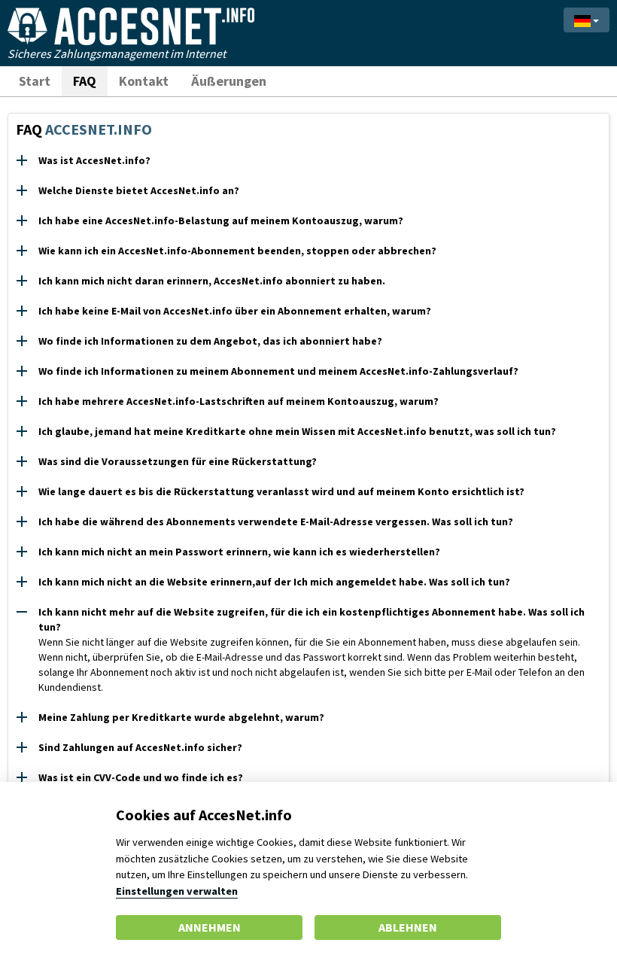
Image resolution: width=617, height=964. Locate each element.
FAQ (84, 81)
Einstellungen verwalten (177, 891)
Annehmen (209, 927)
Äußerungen (228, 81)
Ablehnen (407, 927)
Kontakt (144, 81)
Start (34, 81)
